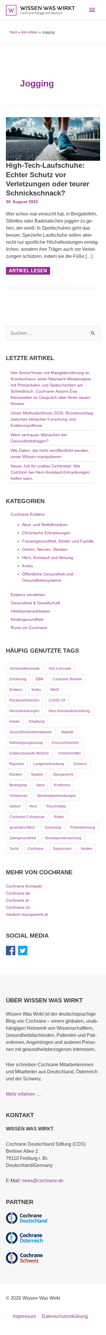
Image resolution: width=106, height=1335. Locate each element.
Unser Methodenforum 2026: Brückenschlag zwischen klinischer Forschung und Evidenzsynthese (52, 419)
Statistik (67, 732)
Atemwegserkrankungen (56, 796)
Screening (52, 827)
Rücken (15, 774)
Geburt (14, 806)
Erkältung (36, 721)
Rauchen (16, 764)
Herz (33, 806)
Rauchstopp (56, 806)
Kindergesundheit (27, 619)
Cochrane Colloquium (27, 817)
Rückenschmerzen (24, 700)
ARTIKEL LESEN (28, 270)
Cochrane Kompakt (24, 886)
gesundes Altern (22, 827)
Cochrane (36, 849)
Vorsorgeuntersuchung (63, 838)
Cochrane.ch (18, 907)
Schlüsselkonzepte (24, 668)
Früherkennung (82, 827)
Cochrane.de (18, 893)
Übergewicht (63, 774)
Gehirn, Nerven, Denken (44, 549)
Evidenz (15, 690)
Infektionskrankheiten (30, 611)
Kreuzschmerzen (65, 743)
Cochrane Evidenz (28, 514)
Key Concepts (60, 668)
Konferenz (62, 785)
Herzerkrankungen (24, 711)
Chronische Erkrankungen (46, 532)
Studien (37, 774)
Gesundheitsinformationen (30, 732)
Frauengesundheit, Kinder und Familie (58, 541)
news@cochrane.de (43, 1180)
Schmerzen (18, 796)
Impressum (24, 1316)
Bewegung (18, 785)
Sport (40, 785)
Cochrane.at (17, 900)
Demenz (80, 764)
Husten (86, 849)
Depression (62, 849)
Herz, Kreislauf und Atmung (47, 557)
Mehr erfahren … (23, 1094)
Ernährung (17, 679)
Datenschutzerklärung (65, 1316)
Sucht (14, 849)
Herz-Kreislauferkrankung (69, 711)
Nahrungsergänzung (26, 743)
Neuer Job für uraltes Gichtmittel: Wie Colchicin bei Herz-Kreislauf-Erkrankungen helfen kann (50, 472)
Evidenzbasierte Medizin (29, 753)
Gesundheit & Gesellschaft (35, 603)
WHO (54, 690)
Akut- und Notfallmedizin (44, 524)
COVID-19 (57, 700)
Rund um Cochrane (29, 627)
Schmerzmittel (69, 753)
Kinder (14, 721)
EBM (39, 679)
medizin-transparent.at (27, 914)
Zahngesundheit (22, 838)
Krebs (27, 565)
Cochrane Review (67, 679)
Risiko (59, 817)
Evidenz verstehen (28, 594)
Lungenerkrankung (48, 764)
